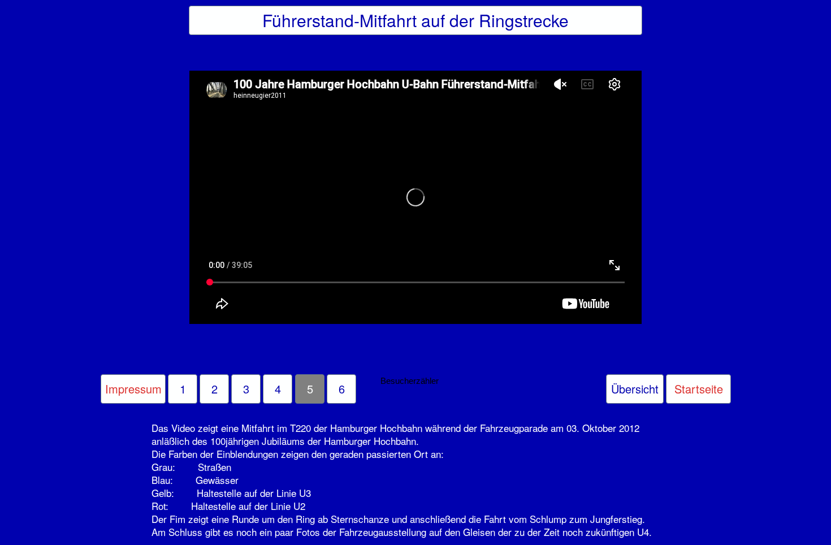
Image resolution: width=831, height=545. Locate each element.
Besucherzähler (409, 381)
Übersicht (635, 388)
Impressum (133, 388)
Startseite (698, 388)
